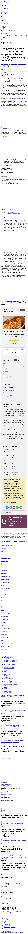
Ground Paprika (4, 561)
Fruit (24, 64)
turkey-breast (7, 688)
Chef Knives (3, 640)
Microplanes (3, 603)
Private (9, 891)
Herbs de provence (5, 130)
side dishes (10, 161)
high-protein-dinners (9, 668)
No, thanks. (9, 42)
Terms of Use (7, 924)
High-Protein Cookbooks (6, 646)
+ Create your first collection (8, 882)
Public (4, 891)
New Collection (8, 885)
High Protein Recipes (14, 64)
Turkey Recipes (4, 64)
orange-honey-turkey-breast (10, 670)
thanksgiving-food (8, 678)
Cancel (11, 894)
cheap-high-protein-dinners (10, 660)
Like (2, 785)
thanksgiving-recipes (9, 681)
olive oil (6, 180)
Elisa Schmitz (4, 782)
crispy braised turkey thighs (17, 164)
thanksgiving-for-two (9, 680)
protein (5, 671)
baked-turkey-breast (8, 657)
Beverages (3, 860)
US (15, 360)
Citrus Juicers (4, 597)
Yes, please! (3, 42)
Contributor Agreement (9, 927)
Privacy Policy (7, 925)
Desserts (3, 826)
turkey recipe (20, 98)
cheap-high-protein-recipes (10, 661)
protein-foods (7, 673)
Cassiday (3, 787)
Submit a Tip (4, 12)
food (5, 5)
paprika (11, 182)
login (6, 2)
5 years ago (9, 789)
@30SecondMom (15, 521)
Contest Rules (7, 928)
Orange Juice (4, 573)
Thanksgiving (7, 677)
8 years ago (9, 785)
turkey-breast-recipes (9, 689)
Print (23, 310)
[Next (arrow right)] (2, 803)
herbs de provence (14, 183)
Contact (6, 918)
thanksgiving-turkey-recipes (10, 684)
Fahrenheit (18, 404)
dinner (21, 160)
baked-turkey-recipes (9, 658)
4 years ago (9, 794)
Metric (19, 360)
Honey (2, 567)
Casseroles (3, 728)
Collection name (5, 886)
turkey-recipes (7, 691)
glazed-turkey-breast (9, 667)
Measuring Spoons (5, 628)
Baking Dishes (4, 591)
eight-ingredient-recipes (9, 664)
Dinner (21, 64)
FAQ (5, 921)
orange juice (11, 212)
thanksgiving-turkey (9, 682)
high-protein (10, 98)
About (5, 917)
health (5, 6)
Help (5, 922)
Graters (2, 610)
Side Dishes (3, 713)
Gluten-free (3, 65)
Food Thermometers (5, 653)
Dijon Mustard (4, 585)
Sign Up (6, 10)
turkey (5, 687)
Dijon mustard (12, 215)
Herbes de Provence (5, 548)
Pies (2, 812)
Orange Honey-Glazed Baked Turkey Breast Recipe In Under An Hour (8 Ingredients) (13, 912)
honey (9, 209)
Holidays (9, 65)
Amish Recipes (4, 698)
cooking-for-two (8, 663)
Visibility (3, 889)
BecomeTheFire (5, 791)
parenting (6, 8)
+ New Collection (5, 892)
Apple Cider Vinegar (5, 579)
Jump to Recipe (4, 69)
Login (2, 10)
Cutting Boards (4, 634)
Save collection (4, 894)
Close (11, 892)
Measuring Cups (4, 616)
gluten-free (6, 101)
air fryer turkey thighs (6, 165)
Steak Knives (3, 622)
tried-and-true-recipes (9, 685)
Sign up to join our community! (8, 30)
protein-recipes (7, 674)
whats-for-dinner (8, 692)
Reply (4, 785)
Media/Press (7, 920)
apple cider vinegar (15, 213)
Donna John (8, 784)
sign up (2, 2)
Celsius (5, 406)
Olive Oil (3, 555)
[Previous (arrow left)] (1, 803)
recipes (5, 675)
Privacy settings (19, 932)
